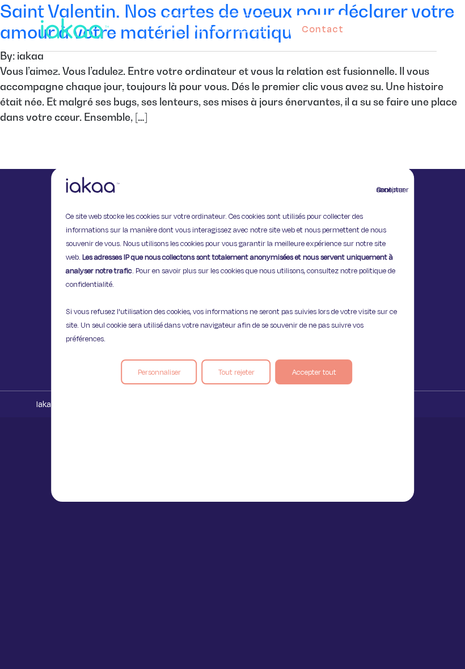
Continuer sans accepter (383, 189)
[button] (413, 26)
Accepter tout (314, 372)
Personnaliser (159, 372)
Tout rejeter (236, 372)
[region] (232, 334)
